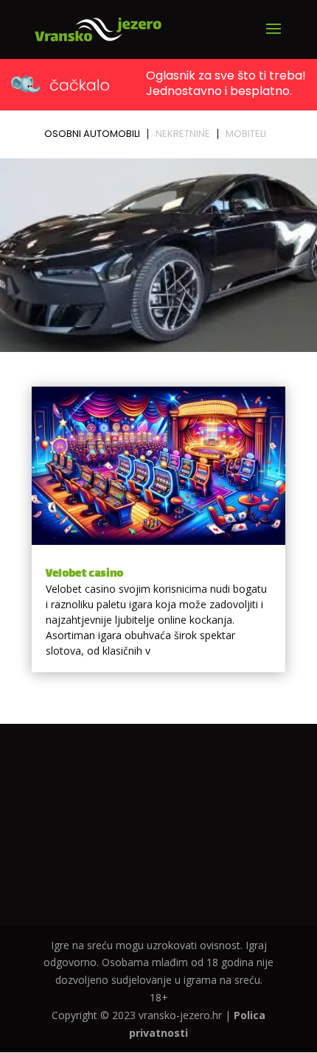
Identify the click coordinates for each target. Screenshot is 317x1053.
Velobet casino (84, 574)
